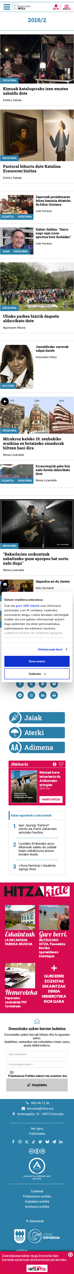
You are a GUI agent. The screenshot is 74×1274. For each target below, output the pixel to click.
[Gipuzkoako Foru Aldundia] (37, 1236)
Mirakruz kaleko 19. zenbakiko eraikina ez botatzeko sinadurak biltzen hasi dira (33, 443)
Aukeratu (35, 673)
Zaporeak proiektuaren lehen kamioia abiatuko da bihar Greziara (53, 201)
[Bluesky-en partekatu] (54, 684)
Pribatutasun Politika (21, 1076)
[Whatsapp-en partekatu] (31, 695)
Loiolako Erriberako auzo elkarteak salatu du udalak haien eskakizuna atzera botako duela (38, 849)
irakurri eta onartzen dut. (38, 1076)
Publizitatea (37, 1133)
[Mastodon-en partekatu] (42, 684)
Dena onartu (37, 661)
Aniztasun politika (37, 1206)
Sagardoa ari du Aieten (53, 581)
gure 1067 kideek (27, 605)
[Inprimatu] (54, 695)
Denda (54, 991)
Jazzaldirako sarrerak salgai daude (52, 348)
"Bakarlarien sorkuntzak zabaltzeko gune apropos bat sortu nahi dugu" (35, 558)
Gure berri (54, 976)
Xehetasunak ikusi (50, 649)
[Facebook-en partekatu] (20, 684)
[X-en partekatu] (31, 684)
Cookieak (37, 1191)
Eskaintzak (54, 986)
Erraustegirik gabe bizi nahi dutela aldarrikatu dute (53, 470)
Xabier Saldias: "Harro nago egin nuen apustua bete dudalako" (53, 233)
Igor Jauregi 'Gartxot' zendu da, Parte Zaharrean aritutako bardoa (38, 828)
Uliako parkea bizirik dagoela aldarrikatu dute (31, 318)
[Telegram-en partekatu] (20, 695)
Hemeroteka (54, 996)
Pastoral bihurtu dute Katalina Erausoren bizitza (32, 168)
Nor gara (54, 1001)
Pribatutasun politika (37, 1196)
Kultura (8, 385)
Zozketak (54, 981)
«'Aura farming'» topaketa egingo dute (37, 867)
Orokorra (9, 80)
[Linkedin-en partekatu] (42, 695)
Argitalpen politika (37, 1201)
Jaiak (6, 251)
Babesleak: (37, 1221)
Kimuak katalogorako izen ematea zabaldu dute (35, 91)
